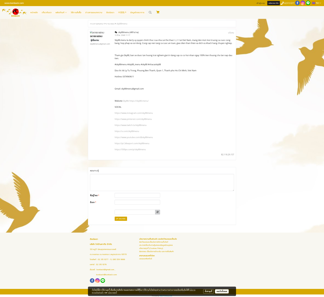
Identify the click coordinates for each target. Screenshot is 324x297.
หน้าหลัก (34, 12)
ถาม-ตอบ (110, 23)
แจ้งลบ (231, 32)
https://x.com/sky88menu (127, 131)
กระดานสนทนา (97, 23)
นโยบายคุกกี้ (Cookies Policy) (151, 248)
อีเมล (93, 202)
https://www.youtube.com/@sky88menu (134, 137)
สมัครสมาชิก (274, 3)
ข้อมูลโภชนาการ (137, 12)
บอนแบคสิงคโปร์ (145, 258)
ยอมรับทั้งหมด (222, 291)
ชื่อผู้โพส (94, 195)
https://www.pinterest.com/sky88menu (133, 119)
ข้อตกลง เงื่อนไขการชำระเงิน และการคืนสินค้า (156, 251)
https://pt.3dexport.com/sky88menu (132, 143)
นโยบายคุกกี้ (112, 292)
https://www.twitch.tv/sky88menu (131, 125)
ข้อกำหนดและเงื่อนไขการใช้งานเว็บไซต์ (153, 242)
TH (317, 3)
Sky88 (176, 40)
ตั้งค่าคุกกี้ (208, 291)
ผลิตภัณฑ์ (60, 12)
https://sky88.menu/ (139, 100)
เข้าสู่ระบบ (260, 3)
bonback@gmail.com (105, 269)
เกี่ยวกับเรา (47, 12)
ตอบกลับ (122, 218)
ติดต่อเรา (110, 12)
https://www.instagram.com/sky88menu (134, 113)
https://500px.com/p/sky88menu (130, 149)
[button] (150, 12)
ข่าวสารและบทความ (93, 12)
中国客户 (122, 12)
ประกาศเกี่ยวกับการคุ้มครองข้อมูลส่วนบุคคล (156, 245)
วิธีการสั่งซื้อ (76, 12)
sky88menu (121, 23)
